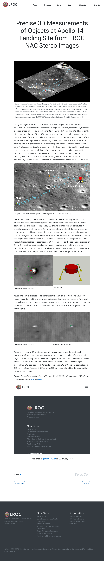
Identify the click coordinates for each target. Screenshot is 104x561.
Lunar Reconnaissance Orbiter (47, 519)
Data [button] (59, 5)
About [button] (35, 5)
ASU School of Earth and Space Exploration (48, 527)
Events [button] (97, 5)
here (32, 379)
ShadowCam (41, 521)
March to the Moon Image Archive (49, 536)
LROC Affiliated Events (77, 521)
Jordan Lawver (49, 459)
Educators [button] (83, 5)
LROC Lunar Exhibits (76, 519)
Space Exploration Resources (47, 531)
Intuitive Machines (43, 524)
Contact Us (73, 524)
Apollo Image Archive (44, 534)
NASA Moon (41, 516)
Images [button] (47, 5)
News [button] (70, 5)
